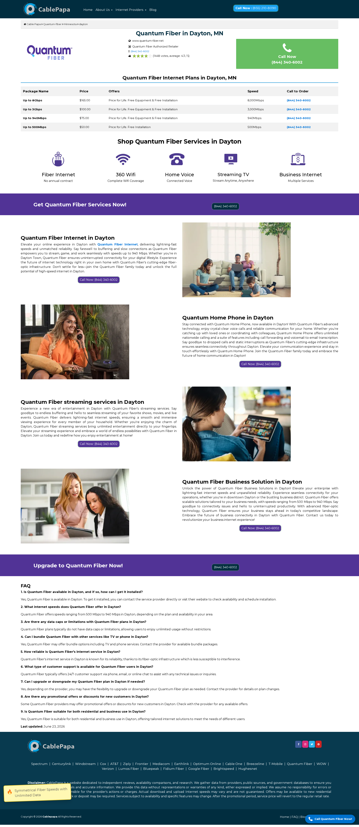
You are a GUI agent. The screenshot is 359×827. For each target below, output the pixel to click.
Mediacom (161, 764)
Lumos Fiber (128, 769)
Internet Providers (130, 10)
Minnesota (70, 24)
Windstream (85, 764)
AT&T (114, 764)
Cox (103, 764)
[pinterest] (318, 744)
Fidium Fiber (173, 769)
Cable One (233, 764)
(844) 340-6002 (140, 51)
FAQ (295, 817)
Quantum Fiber (299, 764)
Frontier (141, 764)
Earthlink (181, 764)
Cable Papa (33, 24)
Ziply (127, 764)
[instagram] (305, 744)
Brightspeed (224, 769)
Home (88, 10)
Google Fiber (198, 769)
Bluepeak (151, 769)
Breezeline (255, 764)
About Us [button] (103, 10)
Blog (153, 10)
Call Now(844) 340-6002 (287, 59)
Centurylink (61, 764)
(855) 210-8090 (255, 8)
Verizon (108, 769)
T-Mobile (276, 764)
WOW (321, 764)
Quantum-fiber (52, 24)
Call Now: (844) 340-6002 (99, 280)
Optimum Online (207, 764)
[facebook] (298, 744)
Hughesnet (247, 769)
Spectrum (39, 764)
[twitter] (312, 744)
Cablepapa (49, 816)
